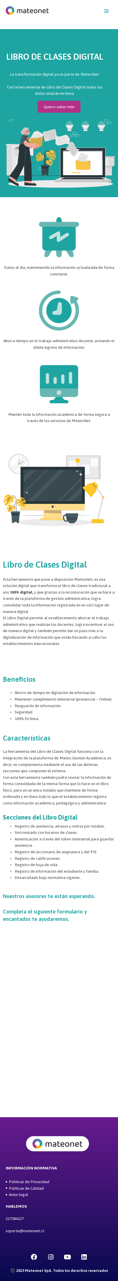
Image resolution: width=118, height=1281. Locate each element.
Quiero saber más (59, 106)
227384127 (15, 1218)
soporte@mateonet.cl (25, 1230)
